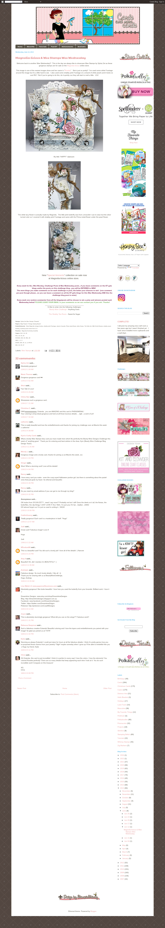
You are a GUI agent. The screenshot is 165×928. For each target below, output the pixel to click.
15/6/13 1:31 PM (27, 620)
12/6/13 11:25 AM (27, 447)
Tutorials (43, 47)
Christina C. (26, 408)
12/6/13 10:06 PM (28, 510)
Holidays (121, 701)
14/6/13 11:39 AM (27, 565)
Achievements (67, 47)
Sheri (23, 385)
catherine (25, 422)
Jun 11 (127, 838)
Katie (23, 639)
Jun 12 (127, 827)
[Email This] (50, 350)
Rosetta (68, 70)
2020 (122, 765)
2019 (122, 768)
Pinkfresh (121, 716)
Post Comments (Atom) (70, 694)
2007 (122, 879)
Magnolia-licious (73, 66)
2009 (122, 872)
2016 (122, 778)
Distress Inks (122, 693)
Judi (23, 527)
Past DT (54, 47)
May (124, 845)
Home (20, 47)
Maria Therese (26, 374)
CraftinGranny (26, 515)
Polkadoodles (123, 720)
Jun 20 (127, 820)
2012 (122, 863)
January (125, 858)
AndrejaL (24, 570)
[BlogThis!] (52, 350)
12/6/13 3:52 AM (27, 381)
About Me (30, 47)
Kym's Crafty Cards (29, 436)
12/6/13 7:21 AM (27, 403)
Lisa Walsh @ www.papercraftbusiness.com (39, 586)
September (126, 801)
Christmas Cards (124, 686)
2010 (122, 869)
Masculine (121, 708)
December (126, 791)
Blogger (93, 911)
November (126, 794)
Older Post (107, 688)
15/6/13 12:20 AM (27, 581)
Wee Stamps (26, 351)
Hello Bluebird (123, 697)
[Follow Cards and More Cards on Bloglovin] (133, 610)
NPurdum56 (25, 547)
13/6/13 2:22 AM (27, 542)
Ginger (23, 463)
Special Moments (56, 275)
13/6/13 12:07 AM (27, 522)
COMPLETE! (123, 322)
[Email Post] (45, 351)
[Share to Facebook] (57, 350)
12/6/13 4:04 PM (27, 469)
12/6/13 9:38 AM (27, 431)
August (125, 804)
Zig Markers (122, 745)
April (124, 849)
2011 (122, 866)
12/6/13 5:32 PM (27, 494)
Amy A (23, 559)
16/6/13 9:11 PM (27, 650)
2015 (122, 782)
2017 (122, 775)
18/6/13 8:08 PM (27, 673)
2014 (122, 785)
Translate (135, 268)
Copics (120, 690)
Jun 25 (127, 814)
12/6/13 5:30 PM (27, 483)
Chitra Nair (25, 397)
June (124, 811)
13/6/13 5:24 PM (27, 554)
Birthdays (121, 679)
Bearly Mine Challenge (58, 309)
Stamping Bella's (124, 734)
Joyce (23, 614)
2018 (122, 772)
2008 (122, 876)
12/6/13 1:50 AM (27, 369)
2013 (122, 788)
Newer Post (21, 688)
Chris (23, 655)
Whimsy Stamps (124, 742)
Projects (121, 727)
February (126, 855)
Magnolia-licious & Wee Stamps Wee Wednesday (133, 832)
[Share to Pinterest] (59, 350)
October (125, 798)
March (125, 852)
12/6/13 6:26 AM (27, 392)
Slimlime (121, 731)
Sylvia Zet (25, 363)
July (124, 807)
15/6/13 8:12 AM (27, 609)
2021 (122, 762)
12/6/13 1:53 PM (27, 458)
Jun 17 (127, 824)
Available (82, 47)
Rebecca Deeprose (28, 625)
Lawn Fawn (122, 705)
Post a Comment (24, 678)
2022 (122, 758)
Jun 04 (127, 841)
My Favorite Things (125, 712)
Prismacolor (122, 723)
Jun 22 (127, 817)
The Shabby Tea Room (57, 314)
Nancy (23, 474)
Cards (120, 682)
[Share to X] (55, 350)
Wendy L (24, 452)
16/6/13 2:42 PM (27, 634)
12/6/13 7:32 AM (27, 417)
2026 (122, 755)
